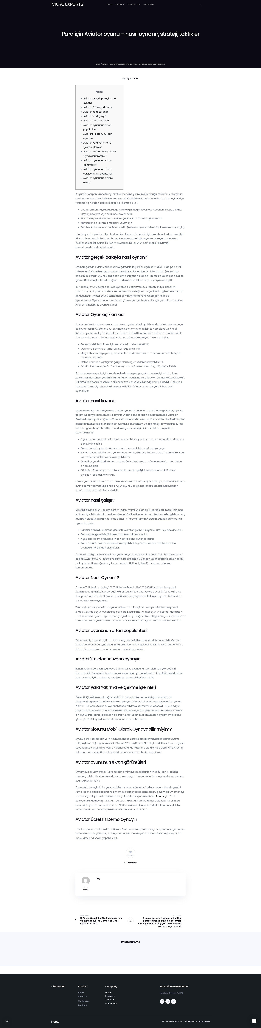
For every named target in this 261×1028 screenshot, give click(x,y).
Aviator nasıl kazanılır (95, 111)
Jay (127, 78)
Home (109, 4)
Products (148, 4)
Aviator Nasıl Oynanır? (96, 120)
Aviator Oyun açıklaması (97, 107)
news (104, 64)
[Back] (130, 921)
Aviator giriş (163, 796)
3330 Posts (85, 888)
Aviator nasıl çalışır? (94, 116)
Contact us (134, 4)
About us (120, 4)
